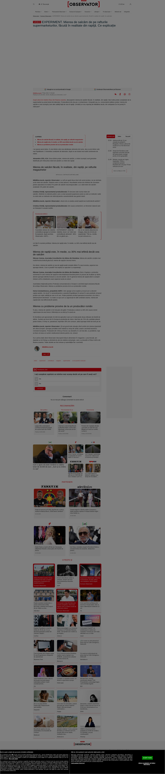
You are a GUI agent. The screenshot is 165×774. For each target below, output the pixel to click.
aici (19, 766)
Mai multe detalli (13, 758)
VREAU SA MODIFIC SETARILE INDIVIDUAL (146, 764)
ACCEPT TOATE (147, 757)
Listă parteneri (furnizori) (78, 763)
